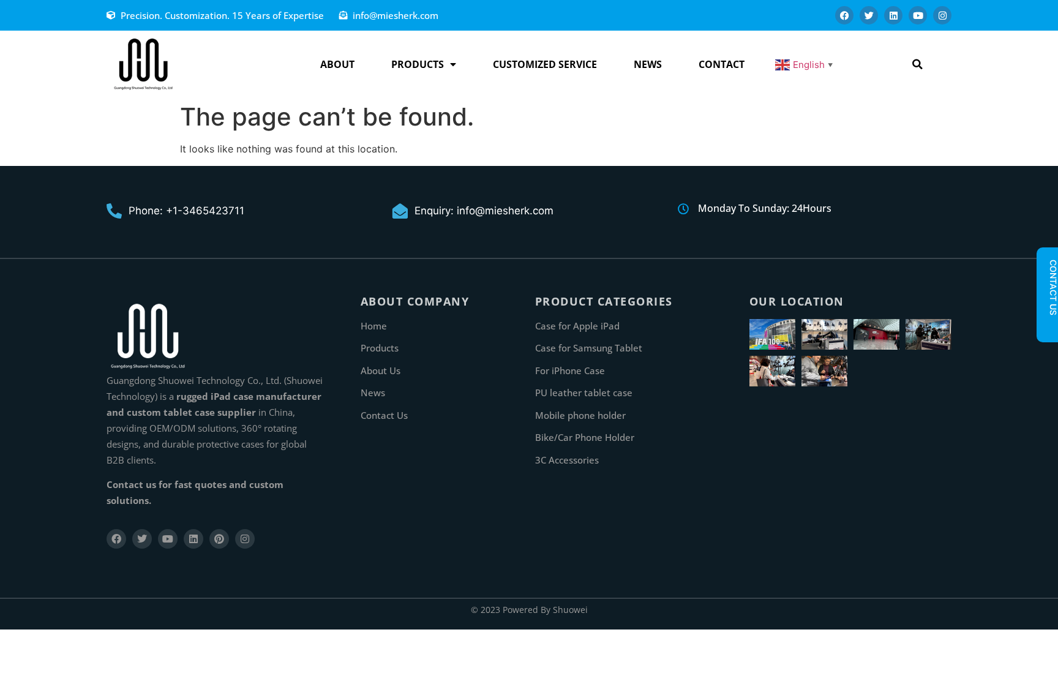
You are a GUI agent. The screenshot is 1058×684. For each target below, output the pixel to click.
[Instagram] (942, 15)
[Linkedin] (893, 15)
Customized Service (545, 64)
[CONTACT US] (1047, 325)
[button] (917, 64)
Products (417, 64)
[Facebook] (844, 15)
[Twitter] (869, 15)
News (648, 64)
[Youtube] (918, 15)
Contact (722, 64)
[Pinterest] (219, 539)
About (337, 64)
